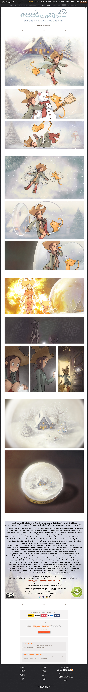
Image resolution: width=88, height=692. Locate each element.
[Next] (57, 30)
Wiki (44, 669)
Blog (77, 1)
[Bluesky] (61, 670)
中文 (16, 5)
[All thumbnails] (44, 30)
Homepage (22, 667)
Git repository (44, 629)
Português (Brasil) (32, 5)
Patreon (44, 677)
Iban (44, 681)
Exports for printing (44, 627)
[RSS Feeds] (72, 670)
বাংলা (39, 5)
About (67, 1)
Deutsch (59, 5)
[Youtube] (69, 670)
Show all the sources (44, 632)
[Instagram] (66, 670)
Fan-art (42, 1)
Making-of (44, 670)
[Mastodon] (58, 670)
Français (54, 5)
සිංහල (64, 5)
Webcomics (30, 1)
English (11, 5)
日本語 (48, 5)
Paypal (44, 679)
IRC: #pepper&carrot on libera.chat (65, 677)
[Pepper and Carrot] (8, 2)
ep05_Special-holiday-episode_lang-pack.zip (47, 626)
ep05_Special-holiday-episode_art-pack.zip (46, 625)
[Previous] (30, 30)
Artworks (37, 1)
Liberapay (44, 675)
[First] (22, 30)
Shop (72, 1)
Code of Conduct (44, 687)
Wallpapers (44, 673)
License (22, 681)
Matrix (65, 679)
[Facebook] (64, 670)
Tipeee (44, 678)
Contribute (55, 1)
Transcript (44, 607)
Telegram (65, 680)
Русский (43, 5)
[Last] (65, 30)
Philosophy (48, 1)
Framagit (44, 667)
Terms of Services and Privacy (44, 686)
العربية (25, 5)
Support (84, 1)
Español (20, 5)
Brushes (44, 671)
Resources (61, 1)
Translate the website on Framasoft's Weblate (44, 685)
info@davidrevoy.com (67, 673)
